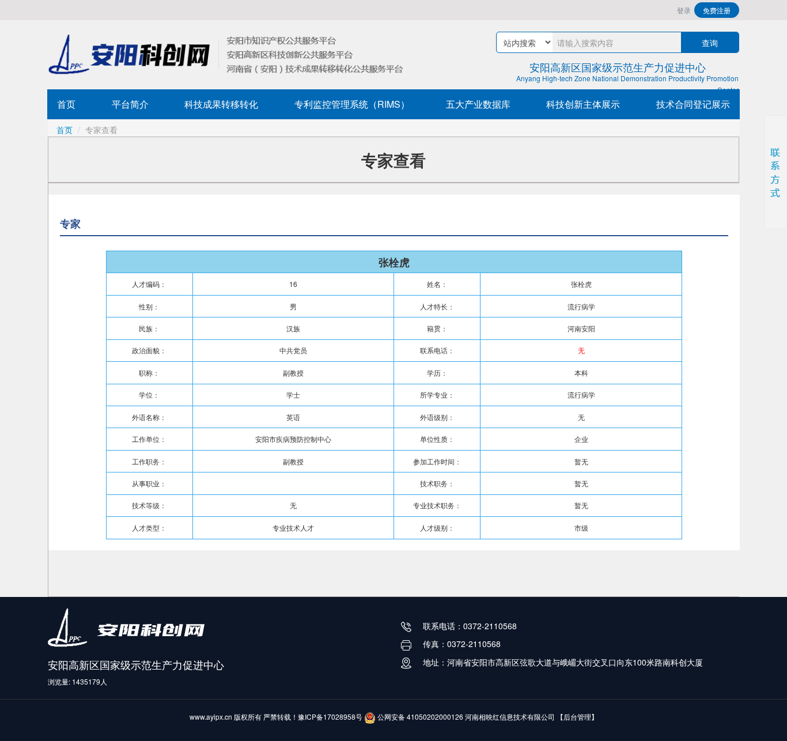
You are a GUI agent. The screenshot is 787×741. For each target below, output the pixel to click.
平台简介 (130, 104)
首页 (66, 104)
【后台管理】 (577, 716)
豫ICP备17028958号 (330, 716)
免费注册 (717, 10)
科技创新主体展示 (583, 104)
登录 (684, 10)
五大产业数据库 (478, 104)
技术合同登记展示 (693, 104)
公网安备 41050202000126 (419, 716)
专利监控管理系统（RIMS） (352, 104)
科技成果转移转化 (221, 104)
